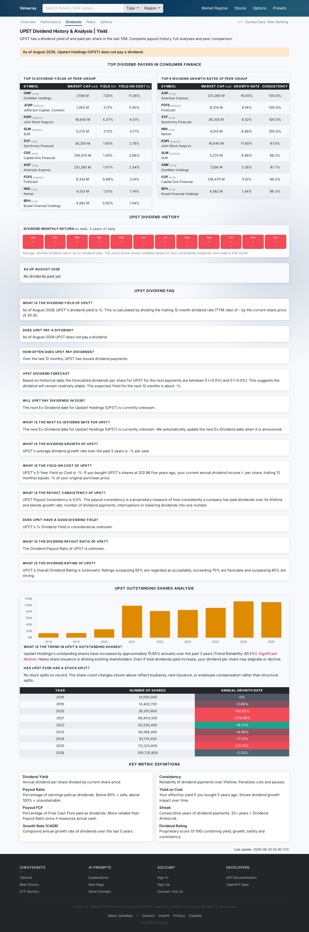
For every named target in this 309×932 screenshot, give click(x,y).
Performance (51, 22)
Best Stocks (29, 884)
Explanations (98, 877)
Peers (90, 22)
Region (150, 8)
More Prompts (100, 891)
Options (259, 8)
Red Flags (96, 884)
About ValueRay (120, 916)
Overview (28, 22)
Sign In (162, 877)
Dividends (73, 22)
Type (131, 8)
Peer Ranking (277, 22)
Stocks (240, 8)
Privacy (179, 916)
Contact (148, 916)
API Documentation (241, 877)
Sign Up (163, 884)
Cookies (195, 916)
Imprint (164, 916)
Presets (279, 8)
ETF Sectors (29, 891)
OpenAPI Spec (237, 884)
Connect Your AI (170, 891)
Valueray (28, 8)
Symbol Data (255, 22)
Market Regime (215, 8)
